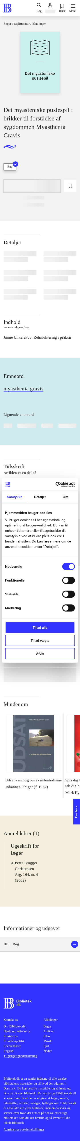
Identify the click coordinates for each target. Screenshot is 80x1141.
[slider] (40, 65)
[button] (40, 944)
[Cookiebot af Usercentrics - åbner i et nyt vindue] (56, 484)
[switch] (68, 580)
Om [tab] (65, 497)
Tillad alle (40, 627)
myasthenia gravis (23, 388)
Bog (9, 166)
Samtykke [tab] (14, 497)
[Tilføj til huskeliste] (70, 186)
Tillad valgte (40, 640)
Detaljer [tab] (40, 497)
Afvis (40, 653)
